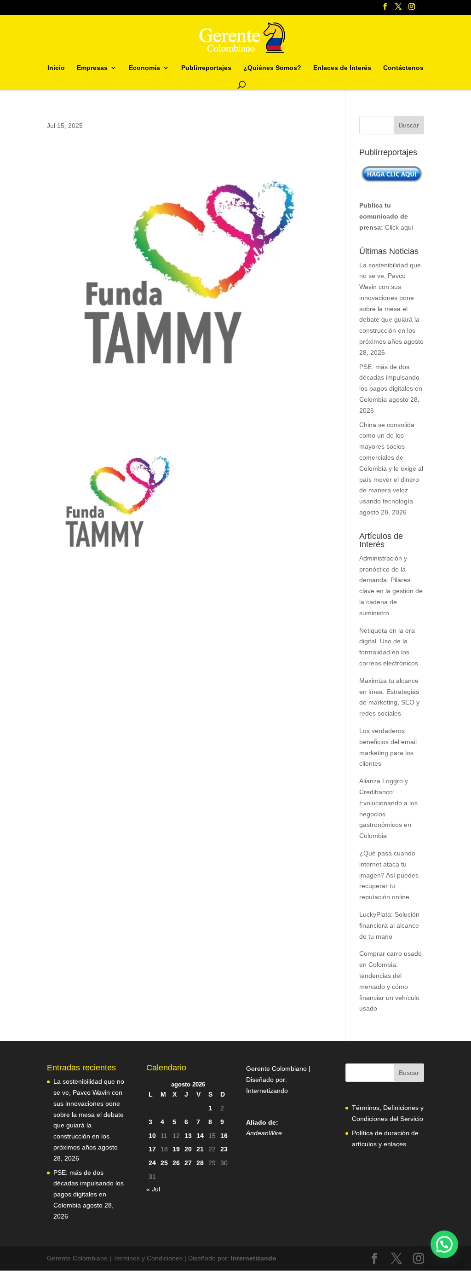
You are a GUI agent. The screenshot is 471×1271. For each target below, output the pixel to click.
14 (200, 1135)
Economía (144, 67)
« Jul (153, 1189)
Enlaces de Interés (342, 67)
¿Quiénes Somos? (272, 67)
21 (200, 1149)
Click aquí (399, 227)
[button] (444, 1244)
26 (176, 1163)
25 (164, 1163)
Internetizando (267, 1090)
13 (188, 1135)
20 (188, 1149)
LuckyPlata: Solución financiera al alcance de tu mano (389, 925)
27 (188, 1163)
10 (152, 1135)
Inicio (56, 67)
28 (200, 1163)
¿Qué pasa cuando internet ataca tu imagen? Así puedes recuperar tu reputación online (389, 875)
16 (224, 1135)
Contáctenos (403, 67)
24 (152, 1163)
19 (176, 1149)
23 (224, 1149)
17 (152, 1149)
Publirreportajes (206, 67)
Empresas (92, 67)
